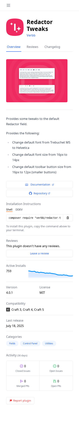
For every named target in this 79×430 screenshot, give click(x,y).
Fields (12, 343)
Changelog (52, 47)
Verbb (31, 35)
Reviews (32, 47)
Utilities (49, 343)
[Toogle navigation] (8, 5)
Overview (14, 47)
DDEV (19, 209)
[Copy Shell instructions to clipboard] (68, 217)
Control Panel (30, 343)
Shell (9, 209)
